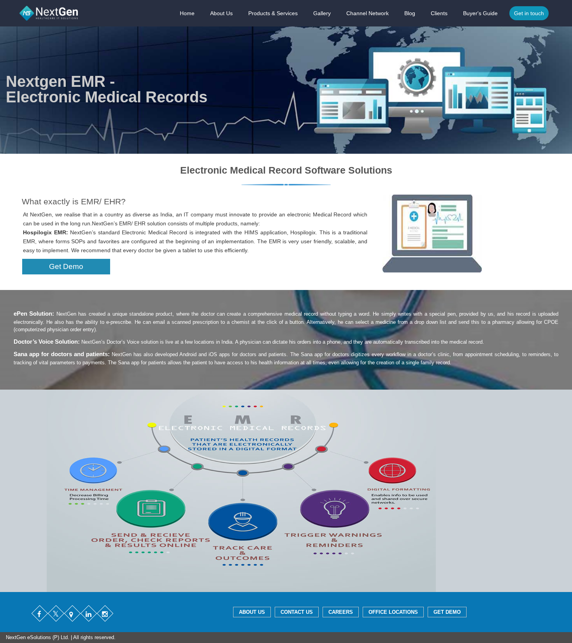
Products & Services (273, 13)
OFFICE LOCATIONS (393, 612)
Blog (409, 13)
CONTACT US (297, 612)
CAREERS (340, 612)
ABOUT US (252, 612)
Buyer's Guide (480, 13)
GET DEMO (447, 612)
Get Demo (66, 266)
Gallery (322, 13)
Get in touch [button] (529, 13)
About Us (221, 13)
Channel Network (367, 13)
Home (187, 13)
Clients (439, 13)
